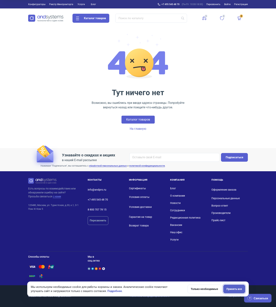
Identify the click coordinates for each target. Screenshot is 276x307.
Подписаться (234, 157)
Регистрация (241, 4)
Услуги (81, 4)
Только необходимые (204, 288)
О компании (177, 195)
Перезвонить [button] (213, 4)
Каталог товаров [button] (95, 18)
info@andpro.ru (97, 189)
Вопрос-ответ (219, 205)
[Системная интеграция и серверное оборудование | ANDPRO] (45, 18)
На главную (138, 128)
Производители (221, 212)
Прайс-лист (218, 220)
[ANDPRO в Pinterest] (100, 269)
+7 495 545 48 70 (170, 4)
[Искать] (182, 18)
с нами (57, 196)
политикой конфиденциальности (147, 165)
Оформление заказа (223, 189)
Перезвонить (98, 220)
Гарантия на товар (140, 216)
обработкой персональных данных (108, 165)
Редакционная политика (185, 217)
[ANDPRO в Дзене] (103, 269)
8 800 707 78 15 (97, 209)
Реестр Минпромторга (61, 4)
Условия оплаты (139, 196)
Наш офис (176, 232)
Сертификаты (137, 188)
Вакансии (176, 224)
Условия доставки (140, 206)
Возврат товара (139, 225)
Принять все (234, 288)
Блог (93, 4)
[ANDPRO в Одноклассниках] (96, 269)
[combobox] (151, 18)
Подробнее (114, 291)
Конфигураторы (36, 4)
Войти (227, 4)
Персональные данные (225, 198)
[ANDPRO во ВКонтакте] (89, 269)
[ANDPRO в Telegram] (92, 269)
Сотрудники (177, 210)
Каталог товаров (138, 119)
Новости (175, 202)
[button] (204, 18)
